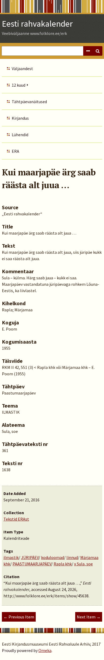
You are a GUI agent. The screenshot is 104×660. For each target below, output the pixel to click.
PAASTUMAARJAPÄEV (32, 563)
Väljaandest (22, 68)
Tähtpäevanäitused (29, 101)
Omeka (44, 650)
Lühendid (20, 134)
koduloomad (52, 557)
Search (97, 51)
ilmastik (11, 557)
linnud (72, 557)
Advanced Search (88, 51)
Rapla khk (63, 563)
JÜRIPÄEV (30, 557)
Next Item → (89, 616)
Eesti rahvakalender (37, 23)
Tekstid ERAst (16, 519)
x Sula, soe (83, 563)
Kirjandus (20, 118)
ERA (15, 151)
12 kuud (18, 85)
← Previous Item (18, 616)
